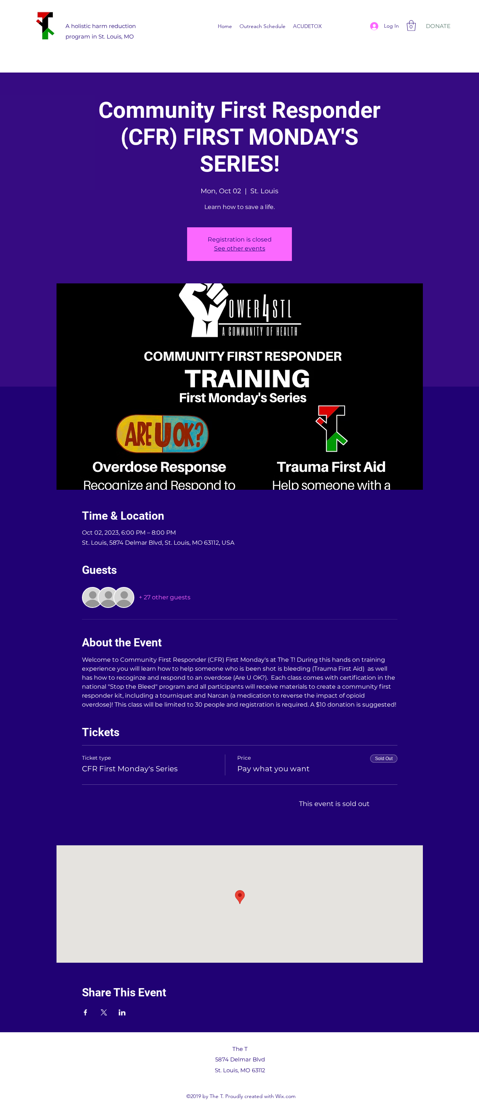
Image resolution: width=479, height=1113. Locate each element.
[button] (411, 25)
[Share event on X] (103, 1012)
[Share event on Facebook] (85, 1012)
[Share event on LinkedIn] (122, 1012)
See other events (239, 248)
